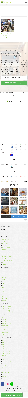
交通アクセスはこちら (14, 78)
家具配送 (4, 350)
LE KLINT (4, 262)
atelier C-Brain (5, 273)
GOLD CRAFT (5, 281)
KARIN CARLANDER (7, 253)
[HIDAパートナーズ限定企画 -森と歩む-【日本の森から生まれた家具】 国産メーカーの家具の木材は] (23, 201)
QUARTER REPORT (7, 272)
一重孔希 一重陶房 (6, 308)
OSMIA (4, 264)
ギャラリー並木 (6, 378)
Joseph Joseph (5, 254)
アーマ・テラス (6, 374)
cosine (3, 283)
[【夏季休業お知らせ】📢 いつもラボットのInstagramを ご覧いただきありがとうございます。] (14, 210)
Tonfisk (4, 251)
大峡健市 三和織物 (6, 306)
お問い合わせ (5, 367)
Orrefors (4, 245)
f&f (3, 285)
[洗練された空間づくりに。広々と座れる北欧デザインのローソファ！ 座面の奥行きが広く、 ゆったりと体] (5, 201)
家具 (3, 340)
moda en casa (5, 319)
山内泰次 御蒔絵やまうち (8, 312)
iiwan (3, 279)
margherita (4, 329)
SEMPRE (4, 234)
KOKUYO (4, 331)
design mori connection (7, 275)
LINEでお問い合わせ (14, 83)
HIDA (3, 317)
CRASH (4, 321)
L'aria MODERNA (6, 323)
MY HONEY (5, 277)
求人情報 (4, 346)
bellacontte (4, 334)
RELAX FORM (5, 325)
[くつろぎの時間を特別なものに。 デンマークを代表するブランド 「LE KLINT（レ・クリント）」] (14, 192)
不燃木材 (4, 380)
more (25, 220)
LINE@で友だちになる (14, 395)
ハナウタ (4, 291)
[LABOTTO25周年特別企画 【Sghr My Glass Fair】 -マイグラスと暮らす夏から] (23, 192)
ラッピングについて (7, 361)
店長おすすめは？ (6, 355)
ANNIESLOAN (6, 300)
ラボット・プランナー (7, 370)
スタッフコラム (11, 37)
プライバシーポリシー (7, 365)
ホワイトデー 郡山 (6, 353)
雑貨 (3, 342)
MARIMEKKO (5, 239)
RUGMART (5, 332)
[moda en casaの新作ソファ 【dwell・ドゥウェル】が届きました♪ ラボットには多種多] (5, 210)
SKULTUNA (5, 258)
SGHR (3, 232)
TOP (2, 4)
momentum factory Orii (7, 270)
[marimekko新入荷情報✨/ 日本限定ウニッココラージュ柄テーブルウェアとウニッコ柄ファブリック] (23, 210)
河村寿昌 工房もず (6, 310)
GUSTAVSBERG (6, 247)
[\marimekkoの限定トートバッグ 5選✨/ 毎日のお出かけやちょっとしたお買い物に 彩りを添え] (14, 201)
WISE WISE (5, 327)
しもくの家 (5, 376)
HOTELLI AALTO (6, 372)
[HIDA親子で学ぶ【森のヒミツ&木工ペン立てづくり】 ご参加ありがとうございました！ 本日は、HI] (5, 192)
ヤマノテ (4, 289)
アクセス (4, 348)
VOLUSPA (4, 298)
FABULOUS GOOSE (7, 256)
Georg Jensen (5, 241)
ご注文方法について (7, 359)
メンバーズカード (6, 357)
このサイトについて (7, 363)
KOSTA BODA (5, 243)
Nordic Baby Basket (7, 260)
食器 (3, 344)
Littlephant (4, 249)
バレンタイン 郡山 (6, 351)
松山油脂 (4, 287)
